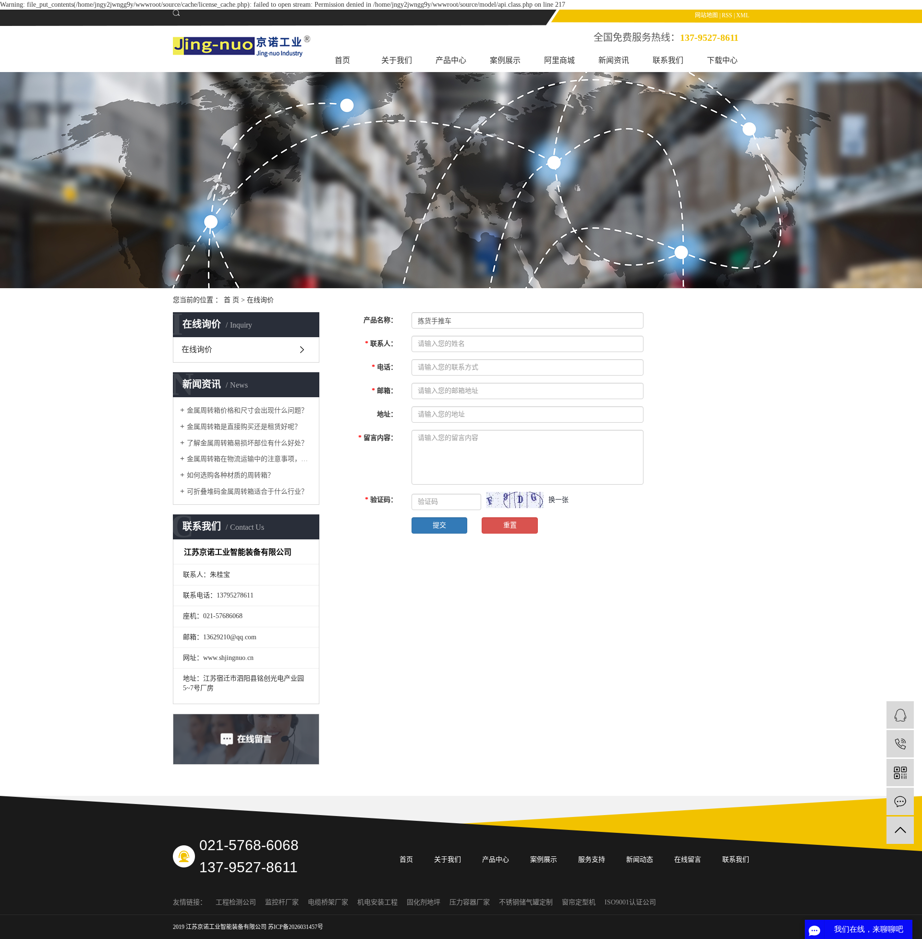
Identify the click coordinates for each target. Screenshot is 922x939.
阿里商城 (559, 60)
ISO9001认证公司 (630, 902)
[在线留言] (900, 801)
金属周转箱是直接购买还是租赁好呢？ (244, 426)
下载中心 (722, 60)
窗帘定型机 (579, 902)
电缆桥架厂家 (329, 902)
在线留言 (687, 859)
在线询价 (197, 349)
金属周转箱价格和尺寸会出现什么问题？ (247, 410)
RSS (727, 15)
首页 (342, 60)
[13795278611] (900, 743)
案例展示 (505, 60)
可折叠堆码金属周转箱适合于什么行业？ (247, 491)
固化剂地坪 (424, 902)
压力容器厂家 (470, 902)
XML (742, 15)
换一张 (558, 499)
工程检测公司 (237, 902)
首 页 (231, 300)
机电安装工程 (378, 902)
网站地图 (706, 15)
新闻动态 (639, 859)
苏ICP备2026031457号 (295, 927)
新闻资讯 (613, 60)
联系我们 (668, 60)
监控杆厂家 (283, 902)
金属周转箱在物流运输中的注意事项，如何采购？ (249, 459)
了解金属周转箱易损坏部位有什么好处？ (247, 443)
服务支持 (591, 859)
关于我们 (396, 60)
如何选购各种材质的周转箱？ (230, 475)
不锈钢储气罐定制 (527, 902)
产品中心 (451, 60)
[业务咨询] (900, 715)
